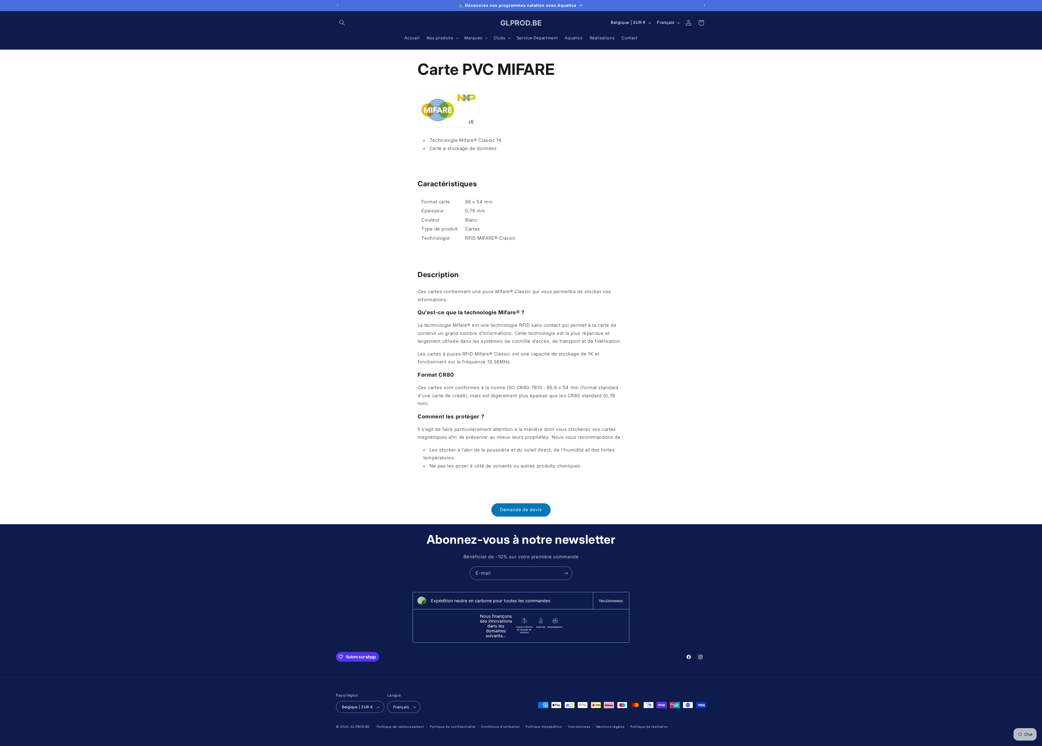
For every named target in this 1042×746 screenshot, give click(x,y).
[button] (342, 23)
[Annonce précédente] (338, 5)
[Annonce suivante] (704, 5)
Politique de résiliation (649, 727)
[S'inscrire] (566, 573)
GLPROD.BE (360, 727)
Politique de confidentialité (452, 727)
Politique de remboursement (400, 727)
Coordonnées (579, 727)
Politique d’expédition (544, 727)
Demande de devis (521, 509)
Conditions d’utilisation (500, 727)
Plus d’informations (611, 600)
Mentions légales (610, 727)
